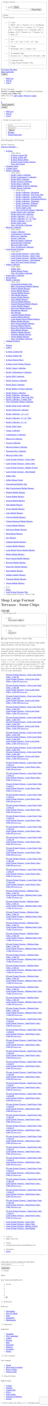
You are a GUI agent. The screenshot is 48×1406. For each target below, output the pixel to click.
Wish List (9, 78)
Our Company (9, 1356)
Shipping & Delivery (14, 1397)
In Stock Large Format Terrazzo (23, 162)
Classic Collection (18, 232)
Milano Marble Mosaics (20, 321)
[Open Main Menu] (2, 98)
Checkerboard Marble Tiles (21, 284)
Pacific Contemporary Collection (23, 177)
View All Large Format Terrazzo (23, 262)
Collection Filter (17, 60)
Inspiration (8, 1324)
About (8, 1365)
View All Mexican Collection (22, 247)
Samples (9, 1388)
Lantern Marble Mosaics (20, 317)
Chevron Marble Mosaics (21, 302)
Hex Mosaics (16, 313)
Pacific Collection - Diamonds (27, 201)
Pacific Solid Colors (23, 208)
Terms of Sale (11, 1372)
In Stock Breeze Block (19, 160)
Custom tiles (11, 1390)
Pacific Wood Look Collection (22, 212)
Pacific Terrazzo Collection (21, 181)
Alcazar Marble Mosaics (20, 293)
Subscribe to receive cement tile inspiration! (18, 1262)
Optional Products (13, 341)
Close (16, 7)
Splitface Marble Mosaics (21, 332)
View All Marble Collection (21, 339)
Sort (9, 618)
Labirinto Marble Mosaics (21, 315)
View (10, 631)
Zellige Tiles (15, 269)
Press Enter (36, 10)
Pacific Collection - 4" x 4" (21, 221)
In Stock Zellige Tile (19, 157)
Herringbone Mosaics (19, 310)
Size (12, 39)
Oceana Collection (18, 238)
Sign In (9, 81)
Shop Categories (7, 72)
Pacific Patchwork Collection (22, 214)
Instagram (10, 1345)
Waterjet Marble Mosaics (20, 289)
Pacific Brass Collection (20, 184)
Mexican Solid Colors (19, 245)
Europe (9, 1399)
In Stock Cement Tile (19, 155)
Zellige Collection (13, 264)
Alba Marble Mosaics (19, 295)
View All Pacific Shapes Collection (29, 210)
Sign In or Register (8, 147)
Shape (13, 46)
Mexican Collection (13, 227)
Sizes (8, 1316)
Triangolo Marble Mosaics (21, 334)
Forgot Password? (15, 135)
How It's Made (11, 1313)
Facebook (10, 1349)
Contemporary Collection (21, 234)
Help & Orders (10, 1376)
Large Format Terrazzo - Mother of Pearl (26, 258)
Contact (33, 96)
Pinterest (9, 1347)
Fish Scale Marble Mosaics (21, 308)
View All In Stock (18, 164)
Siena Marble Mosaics (19, 330)
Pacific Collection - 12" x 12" (22, 216)
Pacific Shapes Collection (21, 188)
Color (13, 22)
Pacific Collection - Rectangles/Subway (31, 199)
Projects (27, 96)
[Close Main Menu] (17, 147)
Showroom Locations (14, 1367)
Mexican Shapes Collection (21, 240)
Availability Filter (17, 53)
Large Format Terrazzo (15, 249)
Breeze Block (11, 278)
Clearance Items (12, 166)
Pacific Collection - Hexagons (27, 192)
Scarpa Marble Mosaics (20, 291)
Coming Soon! (11, 168)
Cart (8, 83)
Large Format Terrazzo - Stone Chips (25, 256)
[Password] (19, 127)
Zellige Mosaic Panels (19, 271)
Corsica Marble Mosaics (20, 306)
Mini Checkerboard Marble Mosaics (25, 286)
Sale (15, 96)
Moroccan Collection (19, 236)
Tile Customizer (12, 1336)
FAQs (8, 1251)
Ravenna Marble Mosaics (21, 326)
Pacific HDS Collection (20, 179)
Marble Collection (13, 280)
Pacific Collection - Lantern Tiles (28, 197)
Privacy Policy (11, 1369)
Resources (8, 1302)
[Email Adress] (19, 125)
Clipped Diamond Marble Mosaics (24, 304)
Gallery (20, 96)
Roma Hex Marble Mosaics (21, 328)
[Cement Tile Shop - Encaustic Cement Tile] (9, 70)
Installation (10, 1318)
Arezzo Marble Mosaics (20, 297)
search (10, 7)
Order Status (11, 1394)
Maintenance (11, 1320)
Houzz (8, 1351)
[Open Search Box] (4, 98)
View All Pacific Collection (21, 225)
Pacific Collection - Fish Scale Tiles (29, 195)
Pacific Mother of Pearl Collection (24, 186)
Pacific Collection (13, 171)
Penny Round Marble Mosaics (22, 323)
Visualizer (10, 1334)
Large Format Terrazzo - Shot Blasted (25, 260)
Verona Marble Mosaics (20, 337)
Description (10, 1311)
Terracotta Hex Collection (21, 243)
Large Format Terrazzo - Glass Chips (25, 254)
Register (11, 132)
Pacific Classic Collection (21, 175)
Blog (8, 1343)
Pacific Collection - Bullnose (27, 203)
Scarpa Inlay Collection (15, 275)
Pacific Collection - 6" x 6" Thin (23, 219)
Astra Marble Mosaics (19, 299)
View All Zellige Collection (21, 273)
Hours (6, 1271)
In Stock (9, 151)
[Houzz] (7, 1297)
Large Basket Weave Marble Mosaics (25, 319)
